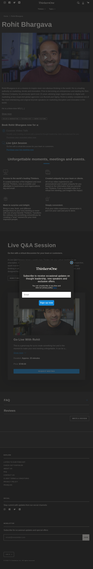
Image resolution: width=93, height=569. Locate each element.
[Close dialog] (71, 262)
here (55, 288)
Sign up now (46, 303)
